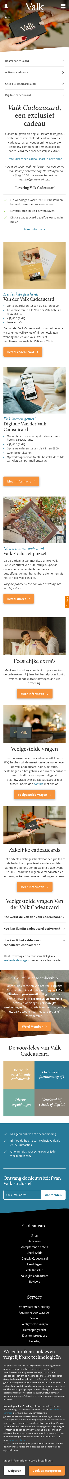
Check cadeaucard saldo (20, 84)
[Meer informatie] (34, 636)
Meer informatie (34, 229)
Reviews (34, 1281)
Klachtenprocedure (34, 1335)
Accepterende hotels (34, 1247)
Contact (34, 1318)
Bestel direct (17, 599)
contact (38, 784)
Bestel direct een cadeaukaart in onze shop (34, 159)
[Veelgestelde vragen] (34, 724)
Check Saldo (35, 1253)
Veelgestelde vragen (33, 794)
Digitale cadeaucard (18, 95)
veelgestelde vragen (16, 960)
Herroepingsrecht (34, 1330)
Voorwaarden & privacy (34, 1307)
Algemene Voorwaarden (34, 1312)
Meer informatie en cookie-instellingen (28, 1460)
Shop (34, 1235)
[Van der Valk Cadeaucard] (34, 8)
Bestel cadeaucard (17, 61)
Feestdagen (34, 1264)
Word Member (33, 1026)
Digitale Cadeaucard (34, 1258)
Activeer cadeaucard (18, 72)
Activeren (34, 1241)
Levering (34, 1341)
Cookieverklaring (17, 1439)
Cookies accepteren (47, 1470)
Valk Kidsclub (34, 1270)
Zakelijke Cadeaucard (34, 1276)
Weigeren (14, 1470)
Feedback (67, 601)
